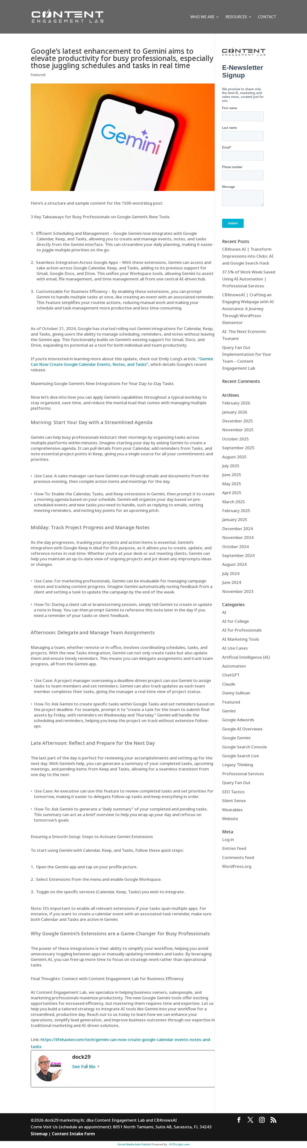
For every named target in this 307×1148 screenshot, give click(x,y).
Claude (228, 684)
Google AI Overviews (242, 729)
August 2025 (234, 457)
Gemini (229, 711)
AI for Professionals (242, 630)
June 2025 (231, 474)
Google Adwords (238, 719)
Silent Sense (234, 800)
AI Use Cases (235, 648)
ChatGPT (231, 675)
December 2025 (237, 421)
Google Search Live (240, 755)
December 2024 (237, 528)
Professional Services (243, 773)
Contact (267, 17)
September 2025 (238, 447)
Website (230, 818)
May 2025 (231, 483)
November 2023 (238, 591)
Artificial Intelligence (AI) (246, 657)
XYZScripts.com (179, 1144)
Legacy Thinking (237, 764)
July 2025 (230, 465)
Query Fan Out (236, 782)
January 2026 (234, 412)
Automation (234, 666)
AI (224, 612)
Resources (236, 17)
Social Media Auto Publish (134, 1144)
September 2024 (238, 555)
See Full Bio (83, 1066)
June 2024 (231, 582)
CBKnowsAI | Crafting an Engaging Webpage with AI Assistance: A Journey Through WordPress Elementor (248, 308)
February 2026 (236, 403)
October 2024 (235, 546)
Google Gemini (236, 737)
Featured (38, 74)
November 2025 (238, 429)
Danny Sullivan (236, 693)
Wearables (232, 809)
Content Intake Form (73, 1133)
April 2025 (231, 492)
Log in (228, 839)
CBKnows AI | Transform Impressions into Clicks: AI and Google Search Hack (247, 256)
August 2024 (234, 564)
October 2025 (235, 439)
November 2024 (238, 537)
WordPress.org (236, 866)
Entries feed (234, 848)
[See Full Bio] (98, 1066)
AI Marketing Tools (240, 639)
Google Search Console (244, 747)
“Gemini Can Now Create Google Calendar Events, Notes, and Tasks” (122, 361)
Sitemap (39, 1133)
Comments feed (238, 857)
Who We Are (202, 17)
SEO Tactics (233, 791)
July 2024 (230, 573)
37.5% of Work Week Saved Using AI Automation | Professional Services (248, 279)
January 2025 (234, 519)
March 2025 (233, 501)
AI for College (235, 621)
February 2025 (236, 510)
